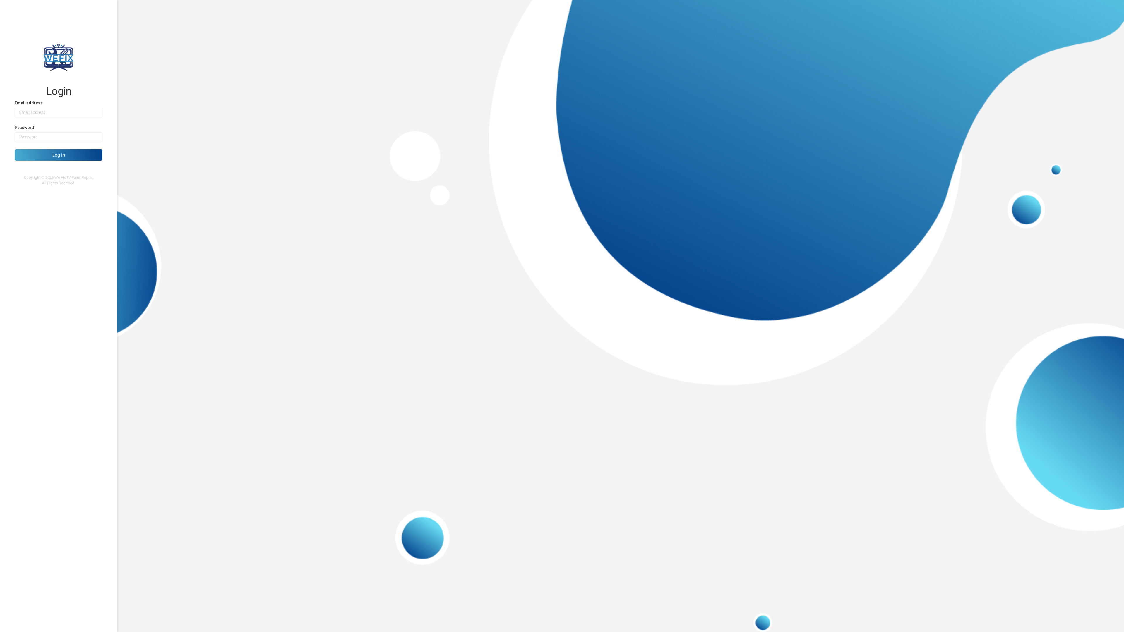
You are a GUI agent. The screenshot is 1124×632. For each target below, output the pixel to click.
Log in (58, 155)
